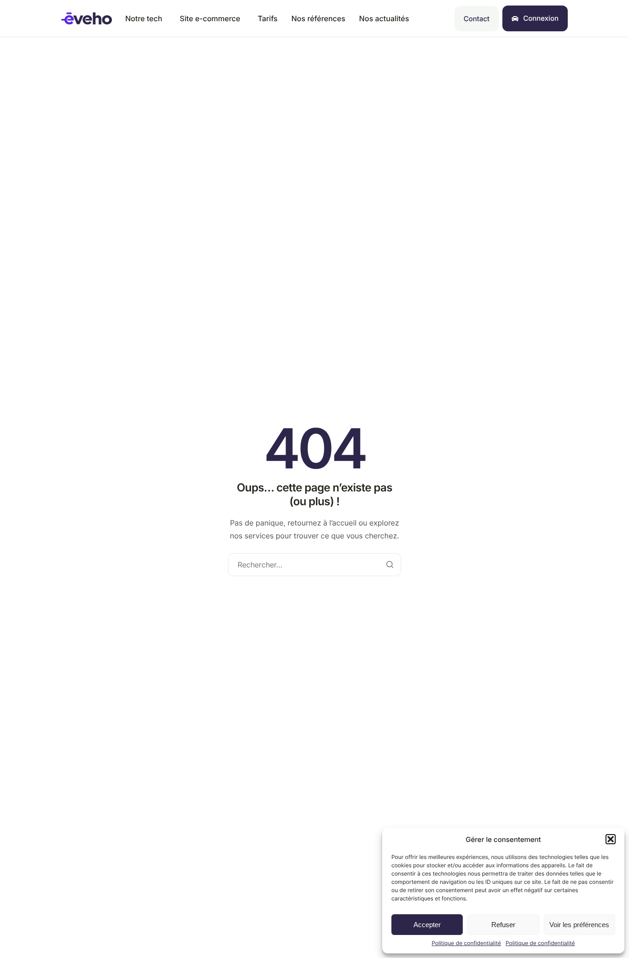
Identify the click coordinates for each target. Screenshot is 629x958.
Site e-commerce (210, 18)
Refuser (503, 925)
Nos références (318, 18)
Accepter (427, 925)
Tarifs (268, 18)
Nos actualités (384, 18)
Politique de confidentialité (466, 943)
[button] (610, 839)
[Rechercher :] (314, 565)
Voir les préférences (579, 925)
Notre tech (143, 18)
